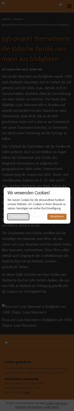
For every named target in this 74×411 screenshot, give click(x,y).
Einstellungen (18, 216)
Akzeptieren (57, 216)
